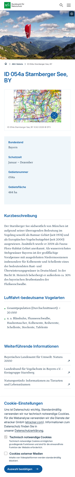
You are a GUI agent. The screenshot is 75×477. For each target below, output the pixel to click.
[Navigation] (68, 5)
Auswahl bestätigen (19, 469)
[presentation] (54, 115)
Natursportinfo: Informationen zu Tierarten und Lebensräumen (33, 382)
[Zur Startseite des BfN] (31, 5)
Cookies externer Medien (26, 453)
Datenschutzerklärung (29, 430)
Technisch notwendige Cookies (30, 437)
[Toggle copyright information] (71, 14)
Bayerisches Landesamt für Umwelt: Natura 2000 (33, 359)
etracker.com (34, 422)
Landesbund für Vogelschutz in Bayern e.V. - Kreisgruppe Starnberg (33, 371)
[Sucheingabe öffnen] (60, 5)
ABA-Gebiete (17, 64)
